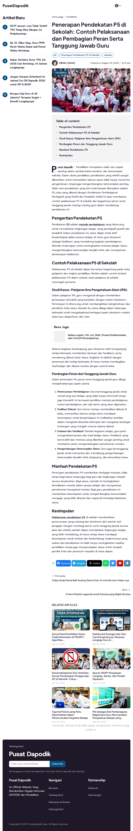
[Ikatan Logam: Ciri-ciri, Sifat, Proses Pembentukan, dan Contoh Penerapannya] (59, 341)
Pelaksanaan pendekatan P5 (68, 517)
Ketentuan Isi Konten (59, 802)
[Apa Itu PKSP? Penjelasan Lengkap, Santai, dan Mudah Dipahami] (111, 668)
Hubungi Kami (56, 809)
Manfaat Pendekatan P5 (73, 149)
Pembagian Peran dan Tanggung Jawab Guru (86, 144)
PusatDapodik (16, 5)
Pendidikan (61, 72)
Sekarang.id (94, 795)
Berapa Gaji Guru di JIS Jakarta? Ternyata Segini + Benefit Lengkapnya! (25, 97)
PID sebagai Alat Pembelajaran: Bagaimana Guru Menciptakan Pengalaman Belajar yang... (110, 714)
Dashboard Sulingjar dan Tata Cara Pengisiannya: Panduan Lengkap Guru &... (109, 637)
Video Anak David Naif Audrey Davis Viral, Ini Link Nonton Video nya (90, 580)
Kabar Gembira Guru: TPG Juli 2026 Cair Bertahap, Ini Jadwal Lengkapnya (28, 63)
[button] (127, 563)
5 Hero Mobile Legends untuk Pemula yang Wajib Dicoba (98, 594)
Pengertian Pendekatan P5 (75, 127)
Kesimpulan (66, 155)
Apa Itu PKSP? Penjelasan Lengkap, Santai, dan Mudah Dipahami (108, 675)
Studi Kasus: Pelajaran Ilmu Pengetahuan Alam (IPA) (90, 138)
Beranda (53, 788)
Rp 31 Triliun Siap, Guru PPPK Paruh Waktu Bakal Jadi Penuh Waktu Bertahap (28, 46)
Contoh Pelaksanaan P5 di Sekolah (79, 132)
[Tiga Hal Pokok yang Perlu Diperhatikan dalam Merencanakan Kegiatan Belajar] (71, 707)
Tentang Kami (56, 795)
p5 (55, 55)
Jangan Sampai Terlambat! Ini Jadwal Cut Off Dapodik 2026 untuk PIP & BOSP (27, 80)
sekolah (108, 55)
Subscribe (57, 763)
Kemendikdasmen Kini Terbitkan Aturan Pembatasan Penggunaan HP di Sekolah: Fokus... (70, 675)
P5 (68, 224)
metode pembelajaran (92, 224)
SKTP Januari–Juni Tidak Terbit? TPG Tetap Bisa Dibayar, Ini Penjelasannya (28, 29)
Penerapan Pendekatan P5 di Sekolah (80, 55)
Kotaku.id (93, 788)
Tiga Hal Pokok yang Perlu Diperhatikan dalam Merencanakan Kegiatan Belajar (70, 714)
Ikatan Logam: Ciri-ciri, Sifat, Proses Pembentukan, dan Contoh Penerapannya (97, 336)
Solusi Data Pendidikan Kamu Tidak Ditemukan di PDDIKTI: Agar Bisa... (68, 637)
